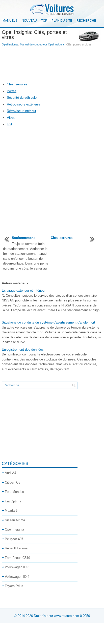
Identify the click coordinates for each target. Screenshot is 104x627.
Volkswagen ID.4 (17, 577)
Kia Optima (13, 501)
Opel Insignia (10, 44)
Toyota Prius (14, 586)
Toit (9, 124)
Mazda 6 (11, 510)
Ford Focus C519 (17, 558)
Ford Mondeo (14, 492)
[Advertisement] (52, 64)
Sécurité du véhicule (22, 97)
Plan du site (61, 20)
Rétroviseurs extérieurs (24, 104)
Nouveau (29, 20)
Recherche (86, 20)
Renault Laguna (16, 548)
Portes (11, 91)
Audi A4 (10, 473)
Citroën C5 (12, 482)
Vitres (11, 118)
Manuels (10, 20)
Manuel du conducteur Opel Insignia (42, 44)
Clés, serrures (17, 84)
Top (44, 20)
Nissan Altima (15, 520)
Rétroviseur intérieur (21, 111)
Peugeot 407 (14, 539)
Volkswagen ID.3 (17, 567)
